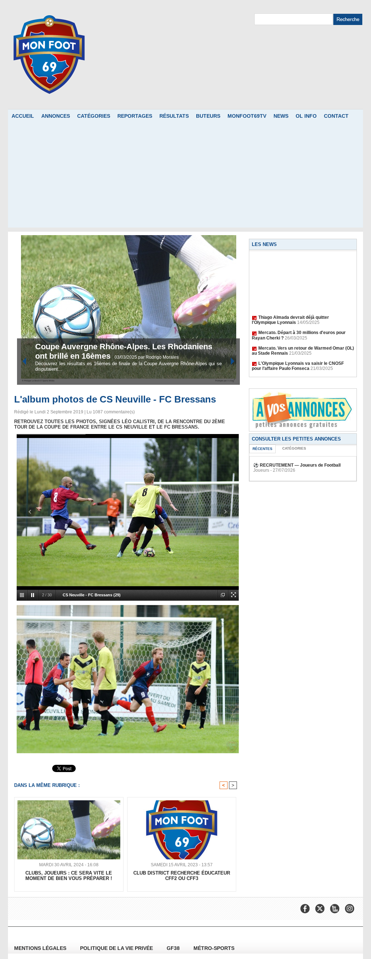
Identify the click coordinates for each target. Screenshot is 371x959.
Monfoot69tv (247, 116)
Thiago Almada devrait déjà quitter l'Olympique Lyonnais (290, 312)
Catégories (93, 116)
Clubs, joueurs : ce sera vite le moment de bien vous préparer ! (68, 875)
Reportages (134, 116)
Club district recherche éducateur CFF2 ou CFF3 (181, 875)
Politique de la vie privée (117, 948)
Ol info (306, 116)
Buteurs (208, 116)
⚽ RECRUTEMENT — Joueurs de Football (297, 465)
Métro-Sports (213, 948)
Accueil (23, 116)
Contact (336, 116)
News (281, 116)
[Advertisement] (185, 177)
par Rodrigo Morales (158, 357)
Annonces (55, 116)
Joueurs (261, 470)
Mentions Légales (41, 948)
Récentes (262, 449)
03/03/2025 (126, 357)
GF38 (174, 948)
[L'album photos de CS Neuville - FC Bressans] (128, 607)
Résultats (174, 116)
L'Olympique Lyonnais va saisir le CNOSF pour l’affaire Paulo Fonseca (298, 358)
